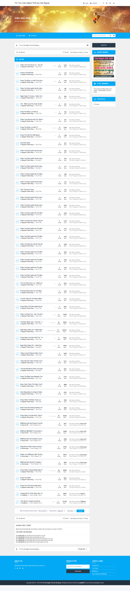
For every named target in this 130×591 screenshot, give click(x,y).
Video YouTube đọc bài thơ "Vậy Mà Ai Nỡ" (33, 221)
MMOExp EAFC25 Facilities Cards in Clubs (33, 439)
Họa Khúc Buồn (25, 143)
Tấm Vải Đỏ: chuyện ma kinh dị (30, 501)
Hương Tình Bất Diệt (26, 73)
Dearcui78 (25, 425)
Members (95, 571)
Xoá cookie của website (99, 574)
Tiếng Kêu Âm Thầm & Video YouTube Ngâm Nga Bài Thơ (38, 361)
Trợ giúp (33, 35)
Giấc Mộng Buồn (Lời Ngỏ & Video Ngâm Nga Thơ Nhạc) (38, 392)
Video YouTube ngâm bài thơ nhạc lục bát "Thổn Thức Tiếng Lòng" (41, 166)
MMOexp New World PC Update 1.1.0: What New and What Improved (42, 462)
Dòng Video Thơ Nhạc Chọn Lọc (30, 400)
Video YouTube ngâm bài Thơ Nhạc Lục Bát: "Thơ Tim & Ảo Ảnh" (41, 213)
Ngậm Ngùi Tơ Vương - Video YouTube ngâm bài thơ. (37, 96)
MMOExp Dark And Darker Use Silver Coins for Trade (37, 423)
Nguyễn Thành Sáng (27, 66)
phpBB (81, 582)
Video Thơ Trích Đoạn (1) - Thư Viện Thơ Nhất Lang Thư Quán (40, 65)
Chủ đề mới (22, 52)
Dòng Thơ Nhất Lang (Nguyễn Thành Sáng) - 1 (35, 376)
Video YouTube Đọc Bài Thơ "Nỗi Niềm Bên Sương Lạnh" (38, 119)
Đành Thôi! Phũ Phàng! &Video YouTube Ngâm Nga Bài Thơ (39, 407)
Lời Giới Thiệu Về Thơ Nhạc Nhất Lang (32, 298)
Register (95, 3)
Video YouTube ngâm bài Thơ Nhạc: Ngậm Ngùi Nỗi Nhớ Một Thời (41, 252)
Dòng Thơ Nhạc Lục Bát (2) (29, 111)
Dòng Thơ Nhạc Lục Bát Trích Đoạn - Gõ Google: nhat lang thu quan (42, 80)
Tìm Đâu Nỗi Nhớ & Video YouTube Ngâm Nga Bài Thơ (37, 369)
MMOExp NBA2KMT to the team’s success (34, 431)
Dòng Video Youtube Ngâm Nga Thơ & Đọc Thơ (35, 470)
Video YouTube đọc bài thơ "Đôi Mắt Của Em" (34, 244)
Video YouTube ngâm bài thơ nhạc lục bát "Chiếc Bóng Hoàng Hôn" (42, 158)
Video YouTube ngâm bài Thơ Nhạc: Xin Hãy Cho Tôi (37, 267)
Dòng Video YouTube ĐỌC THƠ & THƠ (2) (33, 415)
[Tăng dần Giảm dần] (71, 511)
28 (54, 330)
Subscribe (78, 571)
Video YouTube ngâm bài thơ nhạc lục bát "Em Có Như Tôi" (39, 197)
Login (86, 3)
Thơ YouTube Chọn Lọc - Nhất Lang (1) (32, 283)
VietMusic (25, 495)
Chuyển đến (81, 549)
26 (51, 330)
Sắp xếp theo (53, 511)
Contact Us (95, 565)
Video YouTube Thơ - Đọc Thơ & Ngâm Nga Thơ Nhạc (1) (38, 314)
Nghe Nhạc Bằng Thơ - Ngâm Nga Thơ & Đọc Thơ (36, 330)
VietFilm (82, 493)
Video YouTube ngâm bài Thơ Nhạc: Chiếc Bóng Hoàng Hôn (39, 275)
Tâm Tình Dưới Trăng (27, 189)
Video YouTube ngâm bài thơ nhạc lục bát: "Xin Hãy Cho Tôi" (39, 88)
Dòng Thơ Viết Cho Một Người (30, 135)
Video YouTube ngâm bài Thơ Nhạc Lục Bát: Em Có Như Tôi (39, 228)
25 (49, 330)
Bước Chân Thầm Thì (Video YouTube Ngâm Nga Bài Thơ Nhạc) (40, 384)
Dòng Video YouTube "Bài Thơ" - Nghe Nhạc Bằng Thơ (37, 337)
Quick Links (21, 35)
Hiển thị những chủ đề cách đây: (28, 511)
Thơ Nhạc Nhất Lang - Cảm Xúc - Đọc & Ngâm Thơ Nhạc (38, 322)
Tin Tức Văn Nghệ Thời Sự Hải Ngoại (32, 3)
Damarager (25, 448)
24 (48, 330)
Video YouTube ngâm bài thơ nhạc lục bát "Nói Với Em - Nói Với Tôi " (42, 205)
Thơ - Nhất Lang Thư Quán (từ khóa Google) (34, 104)
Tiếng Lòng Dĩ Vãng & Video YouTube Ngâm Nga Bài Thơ (38, 353)
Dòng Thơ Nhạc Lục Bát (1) (29, 127)
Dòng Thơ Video (25, 478)
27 (52, 330)
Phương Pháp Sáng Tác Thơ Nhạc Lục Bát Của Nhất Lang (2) (39, 291)
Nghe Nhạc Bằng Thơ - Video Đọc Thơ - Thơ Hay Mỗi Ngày (39, 345)
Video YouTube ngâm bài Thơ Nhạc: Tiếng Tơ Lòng (36, 259)
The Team (95, 568)
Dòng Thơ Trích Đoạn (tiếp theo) (30, 485)
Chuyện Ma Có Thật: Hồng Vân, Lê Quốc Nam (34, 493)
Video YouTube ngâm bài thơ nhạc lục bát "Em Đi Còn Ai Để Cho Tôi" (42, 182)
